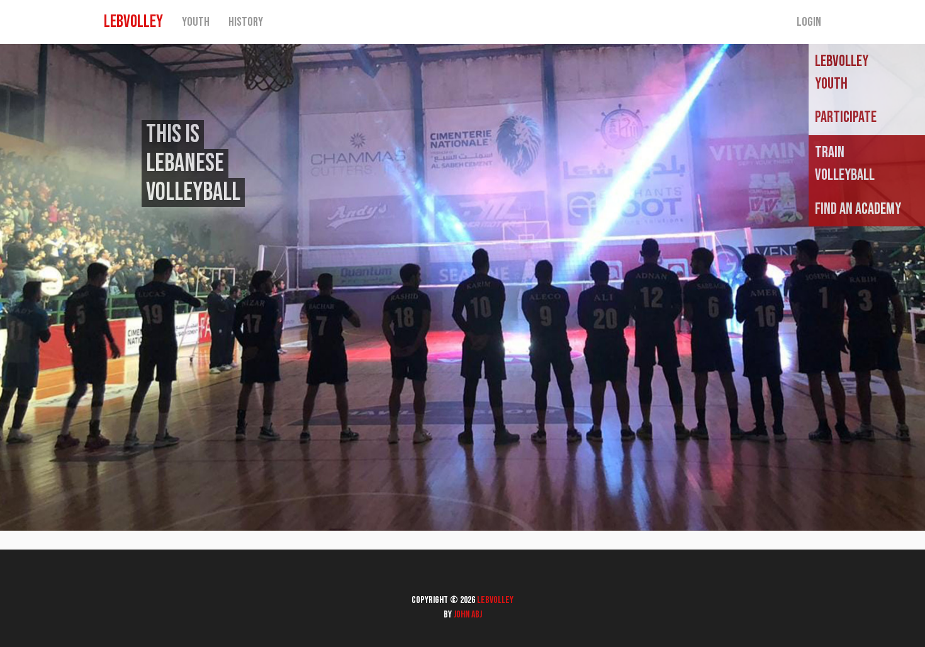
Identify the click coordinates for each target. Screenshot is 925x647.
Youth (196, 22)
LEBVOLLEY (133, 21)
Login (809, 22)
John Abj (468, 615)
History (245, 22)
